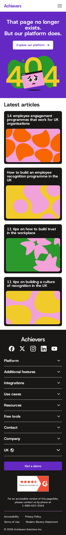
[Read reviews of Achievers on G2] (33, 484)
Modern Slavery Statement (42, 521)
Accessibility (11, 516)
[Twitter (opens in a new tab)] (22, 348)
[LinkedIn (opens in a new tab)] (44, 348)
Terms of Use (12, 521)
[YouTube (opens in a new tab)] (54, 348)
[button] (33, 360)
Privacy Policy (33, 516)
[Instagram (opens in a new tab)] (33, 348)
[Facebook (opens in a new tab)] (11, 348)
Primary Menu (60, 5)
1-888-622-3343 (33, 505)
